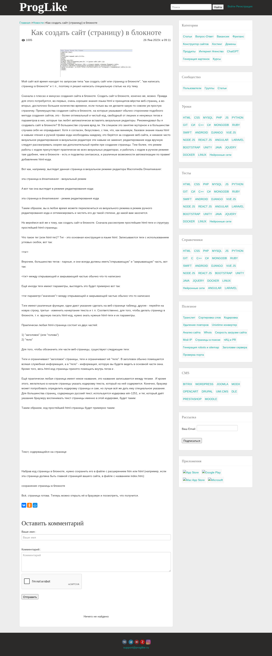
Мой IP (187, 339)
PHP (219, 117)
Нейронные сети (220, 154)
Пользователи (192, 88)
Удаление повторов (195, 324)
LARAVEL (238, 139)
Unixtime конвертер (224, 324)
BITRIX (187, 384)
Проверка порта (193, 354)
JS (226, 117)
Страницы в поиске (207, 339)
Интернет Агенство (211, 51)
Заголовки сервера (234, 347)
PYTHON (237, 117)
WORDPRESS (204, 384)
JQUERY (230, 147)
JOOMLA (222, 384)
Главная (25, 22)
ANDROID (201, 132)
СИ (193, 125)
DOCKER (189, 154)
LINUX (202, 154)
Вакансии (223, 36)
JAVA (218, 147)
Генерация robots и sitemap (201, 347)
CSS (197, 117)
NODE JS (189, 139)
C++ (201, 125)
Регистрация (244, 6)
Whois (208, 332)
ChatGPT (233, 51)
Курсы (217, 58)
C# (209, 125)
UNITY (208, 147)
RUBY (236, 125)
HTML (187, 117)
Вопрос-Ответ (204, 36)
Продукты (189, 51)
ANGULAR (221, 139)
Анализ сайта (192, 332)
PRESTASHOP (192, 399)
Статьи (187, 36)
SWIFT (187, 132)
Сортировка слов (210, 317)
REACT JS (205, 139)
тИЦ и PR (230, 339)
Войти (231, 6)
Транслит (189, 317)
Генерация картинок (196, 58)
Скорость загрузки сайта (231, 332)
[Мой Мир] (35, 505)
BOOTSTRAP (191, 147)
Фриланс (238, 36)
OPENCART (190, 391)
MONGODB (221, 125)
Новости (38, 22)
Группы (209, 88)
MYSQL (208, 117)
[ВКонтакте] (24, 505)
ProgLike (43, 7)
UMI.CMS (222, 391)
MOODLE (211, 399)
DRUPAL (207, 391)
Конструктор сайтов (195, 44)
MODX (236, 384)
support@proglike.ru (136, 647)
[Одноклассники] (29, 505)
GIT (185, 125)
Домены (230, 44)
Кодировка (231, 317)
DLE (234, 391)
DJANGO (217, 132)
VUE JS (231, 132)
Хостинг (217, 44)
